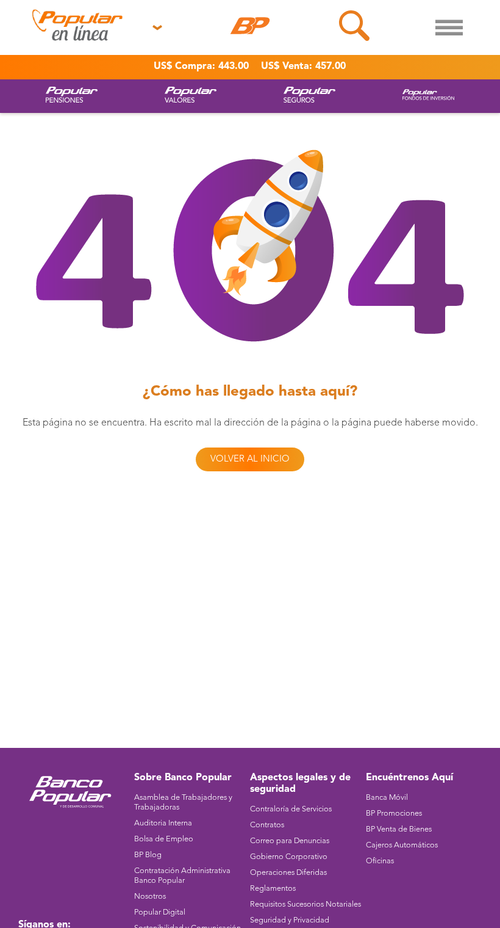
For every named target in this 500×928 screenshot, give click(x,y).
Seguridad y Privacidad (289, 920)
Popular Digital (159, 912)
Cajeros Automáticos (402, 845)
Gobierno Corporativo (288, 857)
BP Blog (148, 855)
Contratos (267, 825)
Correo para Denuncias (289, 841)
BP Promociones (394, 813)
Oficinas (380, 861)
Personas (37, 54)
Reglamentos (273, 889)
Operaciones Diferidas (288, 873)
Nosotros (150, 897)
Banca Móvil (387, 798)
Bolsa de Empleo (163, 839)
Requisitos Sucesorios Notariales (305, 904)
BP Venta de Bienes (399, 829)
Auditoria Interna (163, 823)
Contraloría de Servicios (291, 809)
